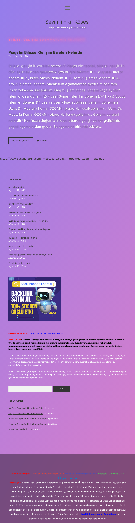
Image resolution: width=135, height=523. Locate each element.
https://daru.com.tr (80, 158)
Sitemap (98, 158)
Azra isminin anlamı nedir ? (21, 246)
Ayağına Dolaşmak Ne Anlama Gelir (25, 408)
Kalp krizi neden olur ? (19, 263)
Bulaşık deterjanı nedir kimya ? (23, 237)
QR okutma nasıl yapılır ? (20, 204)
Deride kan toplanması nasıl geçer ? (25, 212)
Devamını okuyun (22, 141)
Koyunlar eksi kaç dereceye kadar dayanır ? (30, 229)
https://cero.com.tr (54, 158)
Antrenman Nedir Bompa (20, 429)
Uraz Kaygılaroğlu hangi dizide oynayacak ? (30, 254)
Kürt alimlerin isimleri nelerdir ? (23, 195)
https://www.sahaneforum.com (20, 158)
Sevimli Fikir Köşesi (67, 22)
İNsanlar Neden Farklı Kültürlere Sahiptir (28, 418)
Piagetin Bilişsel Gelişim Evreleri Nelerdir (45, 52)
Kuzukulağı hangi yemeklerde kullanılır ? (28, 221)
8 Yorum (44, 140)
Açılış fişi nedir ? (16, 187)
